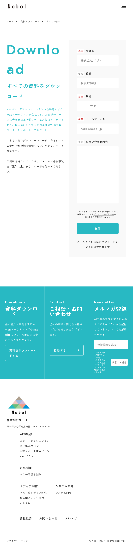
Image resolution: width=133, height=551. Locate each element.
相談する (60, 350)
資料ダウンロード (30, 21)
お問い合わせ (48, 518)
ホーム (10, 21)
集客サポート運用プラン (35, 451)
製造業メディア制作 (32, 498)
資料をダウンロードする (21, 353)
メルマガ (71, 518)
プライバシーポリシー (104, 214)
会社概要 (26, 518)
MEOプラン (27, 456)
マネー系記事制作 (30, 474)
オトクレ (25, 503)
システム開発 (63, 493)
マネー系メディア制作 (33, 493)
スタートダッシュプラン (35, 441)
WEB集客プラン (29, 446)
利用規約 (90, 217)
